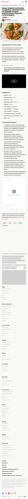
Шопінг (3, 335)
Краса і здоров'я (6, 304)
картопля (5, 225)
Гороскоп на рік (5, 451)
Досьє (3, 295)
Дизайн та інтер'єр (6, 342)
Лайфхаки (4, 348)
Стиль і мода (5, 325)
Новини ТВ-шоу (5, 423)
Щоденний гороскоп (6, 455)
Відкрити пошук (23, 2)
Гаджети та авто (5, 400)
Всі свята (4, 417)
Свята (3, 404)
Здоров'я (4, 316)
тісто (15, 223)
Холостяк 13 (4, 425)
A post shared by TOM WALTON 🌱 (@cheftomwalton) (14, 209)
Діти (3, 372)
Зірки (3, 287)
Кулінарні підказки (6, 359)
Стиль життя (5, 389)
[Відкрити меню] (26, 1)
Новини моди (5, 327)
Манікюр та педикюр (6, 312)
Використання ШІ (7, 473)
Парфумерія (4, 318)
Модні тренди (5, 333)
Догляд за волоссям (6, 308)
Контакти (4, 463)
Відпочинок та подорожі (7, 393)
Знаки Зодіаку (5, 453)
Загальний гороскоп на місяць (8, 449)
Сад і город (4, 346)
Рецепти (5, 17)
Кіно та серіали (5, 436)
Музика (3, 297)
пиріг (10, 223)
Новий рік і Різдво (6, 408)
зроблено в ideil (22, 496)
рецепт (20, 223)
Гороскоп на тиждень (6, 447)
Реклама (4, 467)
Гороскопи (5, 443)
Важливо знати (5, 385)
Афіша (4, 434)
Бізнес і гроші (5, 378)
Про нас (4, 465)
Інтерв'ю (4, 299)
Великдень (4, 415)
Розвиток (4, 377)
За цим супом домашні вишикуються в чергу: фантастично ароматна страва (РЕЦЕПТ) (14, 69)
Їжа (2, 357)
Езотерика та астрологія (7, 391)
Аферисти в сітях (6, 430)
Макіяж (3, 310)
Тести (3, 395)
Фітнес (3, 320)
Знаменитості (5, 291)
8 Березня (4, 410)
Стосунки (5, 364)
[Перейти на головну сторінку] (5, 2)
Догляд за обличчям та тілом (8, 306)
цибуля (4, 223)
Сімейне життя (5, 370)
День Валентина (5, 406)
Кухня (3, 353)
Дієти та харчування (6, 314)
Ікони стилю (4, 331)
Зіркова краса (5, 293)
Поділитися (24, 20)
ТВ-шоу (4, 422)
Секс (3, 368)
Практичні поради (6, 329)
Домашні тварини (6, 344)
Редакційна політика (8, 471)
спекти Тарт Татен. (15, 51)
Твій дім (4, 340)
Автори (4, 461)
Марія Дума (8, 19)
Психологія (4, 383)
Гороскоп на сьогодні (6, 445)
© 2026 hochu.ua (5, 496)
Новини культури (5, 438)
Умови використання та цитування (12, 475)
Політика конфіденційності (10, 469)
